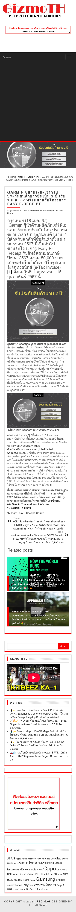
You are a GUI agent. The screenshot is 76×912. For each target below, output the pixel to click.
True (31, 885)
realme (17, 879)
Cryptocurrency (42, 858)
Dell (53, 858)
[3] (50, 484)
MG (22, 869)
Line (17, 869)
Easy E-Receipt (26, 513)
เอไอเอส (44, 889)
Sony (25, 884)
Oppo (49, 868)
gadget (10, 862)
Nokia (40, 869)
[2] (28, 435)
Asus (24, 858)
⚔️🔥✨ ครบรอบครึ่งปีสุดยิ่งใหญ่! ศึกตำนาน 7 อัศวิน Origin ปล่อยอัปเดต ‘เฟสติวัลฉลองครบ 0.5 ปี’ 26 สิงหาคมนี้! (38, 724)
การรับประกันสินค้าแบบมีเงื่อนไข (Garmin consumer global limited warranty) (30, 449)
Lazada (58, 862)
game (16, 863)
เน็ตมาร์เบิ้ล (34, 889)
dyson (65, 858)
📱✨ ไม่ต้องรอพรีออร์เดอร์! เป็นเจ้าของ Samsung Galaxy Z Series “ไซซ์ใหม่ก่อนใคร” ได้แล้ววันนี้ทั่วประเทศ (37, 745)
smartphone (14, 885)
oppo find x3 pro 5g (23, 873)
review (33, 879)
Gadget (51, 210)
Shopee (60, 879)
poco (60, 874)
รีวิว (20, 889)
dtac (58, 858)
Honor (33, 862)
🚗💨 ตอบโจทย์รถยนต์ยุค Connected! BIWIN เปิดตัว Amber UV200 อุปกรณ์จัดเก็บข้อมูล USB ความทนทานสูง (39, 756)
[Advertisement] (38, 101)
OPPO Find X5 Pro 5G (45, 874)
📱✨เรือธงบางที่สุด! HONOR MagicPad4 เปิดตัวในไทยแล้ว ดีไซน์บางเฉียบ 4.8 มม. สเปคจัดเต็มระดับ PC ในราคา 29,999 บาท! (39, 734)
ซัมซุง (59, 885)
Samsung (45, 879)
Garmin (40, 513)
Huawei (42, 862)
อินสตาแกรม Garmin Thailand (28, 505)
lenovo (11, 869)
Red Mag (44, 901)
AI (8, 858)
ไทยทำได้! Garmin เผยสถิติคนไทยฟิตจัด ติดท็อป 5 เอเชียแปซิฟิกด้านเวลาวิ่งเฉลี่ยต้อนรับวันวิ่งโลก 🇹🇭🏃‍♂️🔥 (38, 584)
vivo (37, 884)
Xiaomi (51, 884)
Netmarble (30, 869)
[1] (9, 271)
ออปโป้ (25, 889)
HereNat (34, 210)
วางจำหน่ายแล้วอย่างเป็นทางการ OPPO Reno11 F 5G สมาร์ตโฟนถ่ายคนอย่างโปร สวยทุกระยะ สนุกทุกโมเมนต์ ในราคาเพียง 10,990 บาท (36, 537)
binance (31, 858)
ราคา (15, 889)
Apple (18, 858)
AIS (13, 858)
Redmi (26, 879)
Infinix (50, 862)
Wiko (42, 885)
